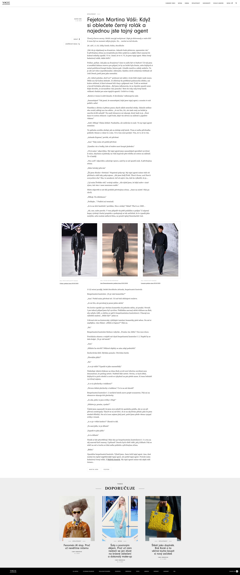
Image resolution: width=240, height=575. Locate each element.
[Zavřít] (238, 573)
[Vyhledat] (236, 3)
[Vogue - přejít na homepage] (6, 3)
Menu (229, 3)
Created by (232, 571)
